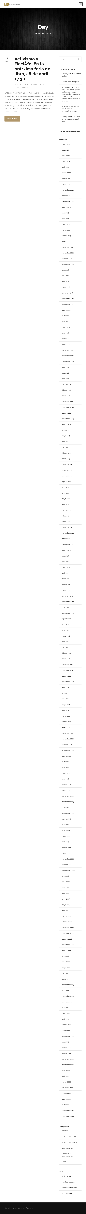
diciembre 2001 (67, 1088)
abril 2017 (65, 333)
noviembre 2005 (68, 985)
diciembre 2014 (67, 464)
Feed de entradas (68, 1182)
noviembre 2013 (68, 533)
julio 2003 (65, 1042)
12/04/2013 (22, 84)
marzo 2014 (66, 510)
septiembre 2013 (68, 544)
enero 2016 (66, 396)
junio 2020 (66, 156)
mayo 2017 (66, 327)
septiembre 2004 (68, 1002)
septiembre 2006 (68, 945)
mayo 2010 (66, 773)
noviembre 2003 (68, 1030)
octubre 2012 (67, 607)
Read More (12, 119)
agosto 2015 (66, 424)
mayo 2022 (66, 144)
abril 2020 (65, 167)
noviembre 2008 (68, 859)
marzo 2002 (66, 1082)
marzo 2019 (66, 230)
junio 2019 (65, 219)
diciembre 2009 (68, 796)
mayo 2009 (66, 836)
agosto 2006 (66, 950)
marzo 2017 (66, 339)
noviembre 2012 (68, 602)
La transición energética (70, 82)
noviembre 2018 (68, 253)
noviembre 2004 (68, 996)
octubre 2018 (67, 259)
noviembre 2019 (68, 190)
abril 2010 (65, 779)
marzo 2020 (66, 173)
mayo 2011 (66, 704)
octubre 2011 (66, 676)
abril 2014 (65, 504)
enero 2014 (66, 522)
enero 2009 (66, 853)
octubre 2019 (67, 196)
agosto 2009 (66, 819)
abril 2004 (65, 1019)
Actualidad (22, 87)
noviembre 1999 (68, 1110)
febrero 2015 (66, 453)
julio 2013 (65, 556)
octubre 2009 (67, 807)
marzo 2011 (66, 716)
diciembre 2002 (68, 1059)
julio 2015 (65, 430)
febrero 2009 (67, 847)
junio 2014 (65, 493)
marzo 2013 (66, 579)
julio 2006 (65, 956)
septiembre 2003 (68, 1036)
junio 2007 (66, 899)
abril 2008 (65, 893)
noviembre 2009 (68, 802)
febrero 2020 (67, 178)
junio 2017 (65, 321)
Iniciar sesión (66, 1176)
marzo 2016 (66, 384)
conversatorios (67, 1148)
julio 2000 (65, 1105)
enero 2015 (66, 459)
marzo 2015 (66, 447)
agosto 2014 (66, 482)
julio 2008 (65, 876)
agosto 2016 (66, 367)
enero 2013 (66, 590)
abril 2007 (65, 910)
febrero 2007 (66, 922)
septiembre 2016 (68, 361)
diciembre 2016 (67, 350)
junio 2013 (65, 562)
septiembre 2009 (68, 813)
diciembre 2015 (67, 401)
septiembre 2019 (68, 201)
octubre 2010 (67, 745)
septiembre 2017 (68, 304)
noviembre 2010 (68, 739)
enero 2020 (66, 184)
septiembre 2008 (68, 870)
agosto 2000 (66, 1099)
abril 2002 (65, 1076)
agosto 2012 (66, 619)
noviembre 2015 (68, 407)
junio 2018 (65, 276)
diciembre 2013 (67, 527)
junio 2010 (65, 767)
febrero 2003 (67, 1053)
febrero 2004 (67, 1025)
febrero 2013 (66, 584)
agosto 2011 (66, 687)
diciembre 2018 (67, 247)
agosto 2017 (66, 310)
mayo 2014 (66, 499)
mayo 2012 (66, 636)
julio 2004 (65, 1008)
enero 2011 (66, 727)
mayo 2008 (66, 887)
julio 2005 (65, 990)
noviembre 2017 (68, 299)
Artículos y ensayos (69, 1136)
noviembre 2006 (68, 933)
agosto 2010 (66, 756)
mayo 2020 (66, 161)
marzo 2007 (66, 916)
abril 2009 (65, 842)
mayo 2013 (66, 567)
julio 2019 (65, 213)
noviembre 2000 (68, 1093)
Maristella (38, 84)
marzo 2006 (66, 973)
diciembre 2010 (67, 733)
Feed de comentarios (69, 1188)
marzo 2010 (66, 785)
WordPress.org (67, 1193)
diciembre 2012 (67, 596)
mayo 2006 (66, 967)
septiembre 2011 (68, 682)
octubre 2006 (67, 939)
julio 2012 (65, 624)
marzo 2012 (66, 647)
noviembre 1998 (68, 1116)
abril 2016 (65, 379)
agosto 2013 (66, 550)
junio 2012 (65, 630)
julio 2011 (65, 693)
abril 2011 (65, 710)
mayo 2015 (66, 436)
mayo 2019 (66, 224)
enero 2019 (66, 241)
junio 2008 (66, 882)
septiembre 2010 (68, 750)
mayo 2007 (66, 905)
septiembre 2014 (68, 476)
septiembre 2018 (68, 264)
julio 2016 (65, 373)
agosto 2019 (66, 207)
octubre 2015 (66, 413)
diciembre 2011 (67, 664)
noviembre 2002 (68, 1065)
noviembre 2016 (68, 356)
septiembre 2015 (68, 419)
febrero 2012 (66, 653)
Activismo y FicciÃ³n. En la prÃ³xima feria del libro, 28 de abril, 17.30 (33, 68)
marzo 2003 (66, 1048)
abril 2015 (65, 441)
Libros (64, 1162)
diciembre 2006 (68, 927)
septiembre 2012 (68, 613)
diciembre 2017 (67, 293)
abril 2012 (65, 642)
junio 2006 (66, 962)
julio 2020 (65, 150)
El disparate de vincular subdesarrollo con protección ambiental (70, 109)
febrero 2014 (66, 516)
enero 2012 (66, 659)
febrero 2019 (66, 236)
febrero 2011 (66, 722)
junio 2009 (66, 830)
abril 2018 (65, 281)
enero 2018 (66, 287)
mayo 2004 (66, 1013)
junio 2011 (65, 699)
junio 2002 (66, 1070)
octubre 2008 (67, 865)
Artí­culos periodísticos (70, 1142)
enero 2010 (66, 790)
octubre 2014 (67, 470)
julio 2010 (65, 762)
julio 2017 (65, 316)
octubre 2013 (67, 539)
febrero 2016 (66, 390)
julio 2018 (65, 270)
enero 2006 (66, 979)
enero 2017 (66, 344)
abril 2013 (65, 573)
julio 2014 (65, 487)
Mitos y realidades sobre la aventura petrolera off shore (71, 119)
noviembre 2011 (67, 670)
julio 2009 (65, 825)
